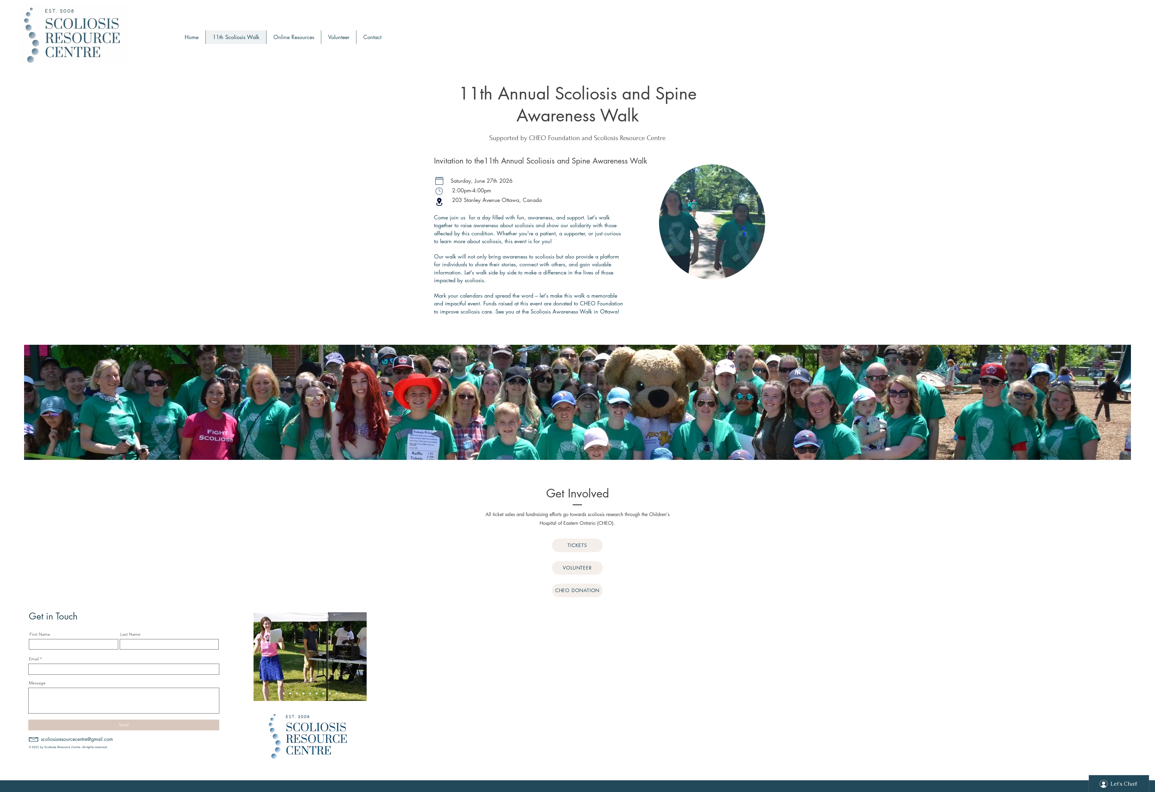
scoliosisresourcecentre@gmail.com (77, 739)
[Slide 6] (323, 693)
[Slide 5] (317, 693)
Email (34, 659)
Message (37, 683)
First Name (39, 634)
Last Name (130, 634)
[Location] (439, 202)
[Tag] (439, 191)
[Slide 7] (330, 693)
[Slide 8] (336, 693)
